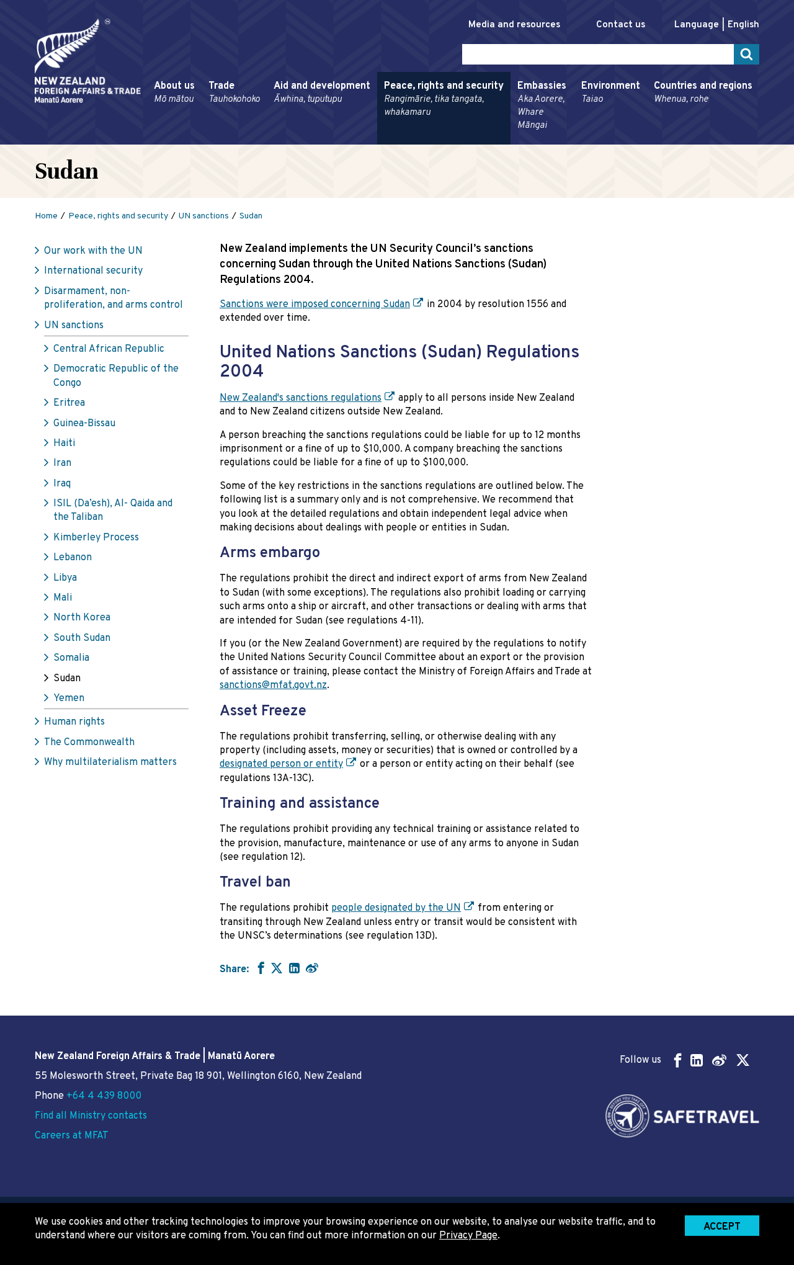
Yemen (68, 698)
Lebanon (72, 558)
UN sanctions (74, 326)
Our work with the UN (93, 251)
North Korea (81, 618)
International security (93, 271)
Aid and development (322, 92)
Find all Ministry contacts (91, 1116)
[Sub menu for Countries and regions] (650, 139)
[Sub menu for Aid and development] (270, 139)
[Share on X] (276, 968)
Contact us (620, 25)
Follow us (640, 1060)
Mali (62, 598)
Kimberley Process (96, 538)
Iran (62, 463)
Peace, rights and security (444, 99)
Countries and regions (703, 92)
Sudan (67, 679)
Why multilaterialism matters (110, 762)
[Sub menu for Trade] (205, 139)
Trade (234, 92)
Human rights (74, 722)
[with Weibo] (312, 968)
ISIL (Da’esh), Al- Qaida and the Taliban (112, 511)
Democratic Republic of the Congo (116, 376)
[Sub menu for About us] (150, 139)
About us (174, 92)
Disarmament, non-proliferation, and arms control (113, 298)
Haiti (64, 443)
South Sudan (81, 638)
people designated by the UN (396, 908)
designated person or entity (281, 764)
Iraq (62, 484)
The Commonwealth (89, 742)
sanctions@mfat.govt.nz (273, 685)
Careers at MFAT (72, 1136)
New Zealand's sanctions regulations (300, 398)
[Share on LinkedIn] (294, 968)
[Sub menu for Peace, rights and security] (380, 139)
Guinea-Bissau (84, 424)
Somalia (71, 658)
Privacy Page (468, 1236)
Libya (65, 578)
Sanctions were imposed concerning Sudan (315, 304)
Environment (610, 92)
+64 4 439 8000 (103, 1096)
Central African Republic (108, 349)
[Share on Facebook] (259, 968)
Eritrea (69, 403)
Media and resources (514, 25)
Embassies (541, 106)
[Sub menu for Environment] (577, 139)
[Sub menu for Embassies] (514, 139)
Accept (722, 1227)
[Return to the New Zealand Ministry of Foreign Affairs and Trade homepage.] (88, 61)
